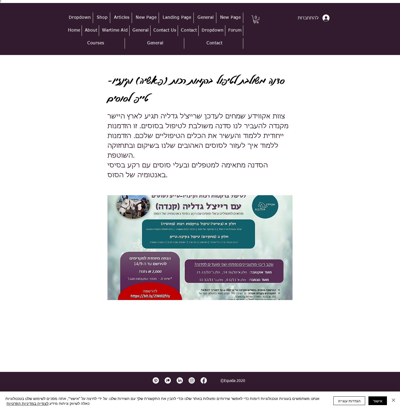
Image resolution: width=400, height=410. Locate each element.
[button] (80, 18)
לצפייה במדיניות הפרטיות (27, 403)
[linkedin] (180, 380)
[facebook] (204, 380)
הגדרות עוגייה (349, 400)
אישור (377, 400)
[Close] (393, 401)
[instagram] (192, 380)
